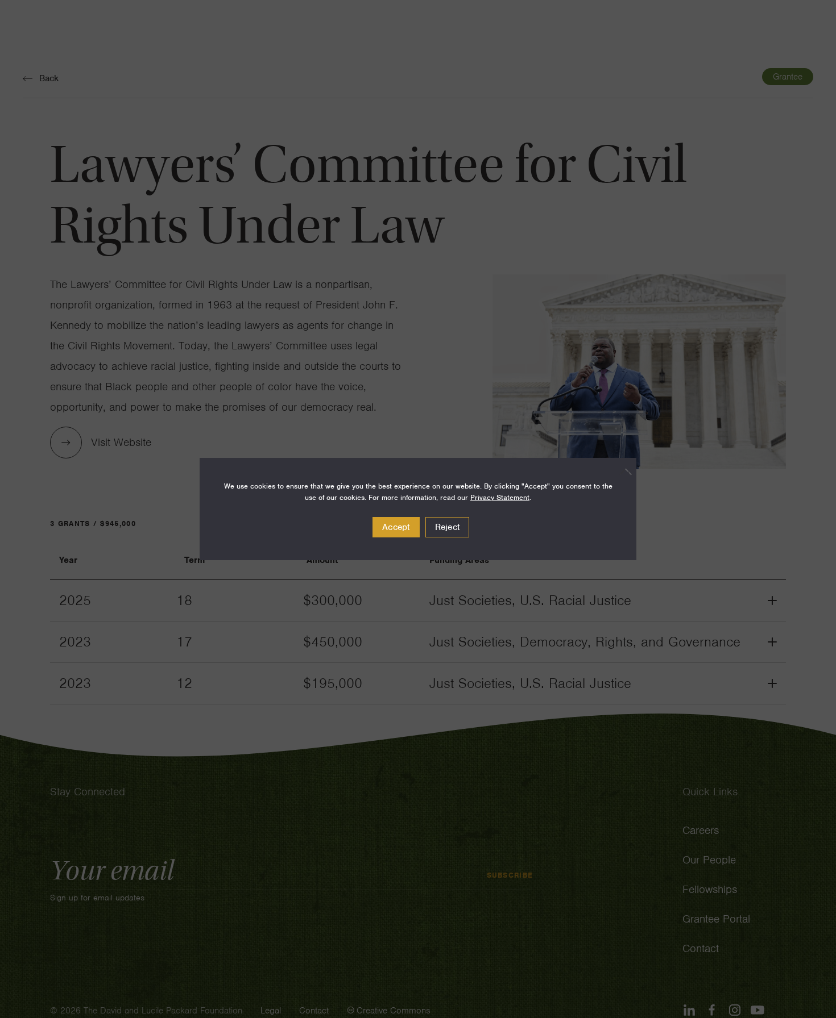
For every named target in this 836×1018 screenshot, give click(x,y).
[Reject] (622, 471)
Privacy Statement (499, 497)
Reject (447, 527)
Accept (396, 527)
